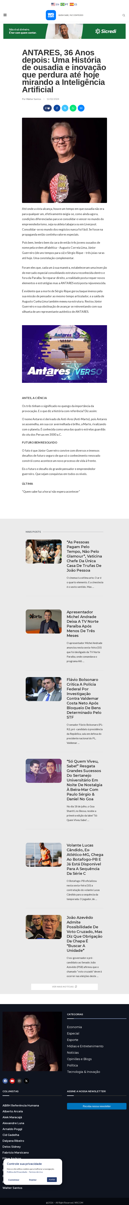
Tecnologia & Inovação (83, 1072)
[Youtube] (12, 1081)
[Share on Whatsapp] (73, 108)
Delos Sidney (12, 1146)
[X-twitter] (26, 1081)
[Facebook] (5, 1081)
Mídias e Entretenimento (85, 1046)
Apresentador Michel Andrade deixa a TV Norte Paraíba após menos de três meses (83, 624)
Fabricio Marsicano (16, 1152)
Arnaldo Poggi (12, 1129)
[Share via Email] (81, 108)
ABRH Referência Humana (21, 1105)
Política (72, 1065)
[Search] (123, 15)
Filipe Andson (12, 1158)
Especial (73, 1033)
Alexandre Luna (13, 1123)
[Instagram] (19, 1081)
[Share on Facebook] (57, 108)
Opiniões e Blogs (79, 1059)
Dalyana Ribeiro (13, 1140)
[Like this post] (48, 108)
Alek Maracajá (12, 1117)
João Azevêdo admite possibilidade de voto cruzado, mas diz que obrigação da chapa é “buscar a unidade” (84, 934)
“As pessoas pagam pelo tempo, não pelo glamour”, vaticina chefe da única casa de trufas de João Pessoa (84, 556)
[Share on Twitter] (65, 108)
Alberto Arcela (13, 1111)
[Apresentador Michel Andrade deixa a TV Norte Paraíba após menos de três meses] (44, 621)
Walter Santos (34, 99)
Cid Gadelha (11, 1135)
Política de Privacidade (17, 1172)
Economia (74, 1027)
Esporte (72, 1040)
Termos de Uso (36, 1172)
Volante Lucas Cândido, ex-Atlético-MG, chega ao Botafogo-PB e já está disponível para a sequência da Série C (85, 859)
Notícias (73, 1053)
